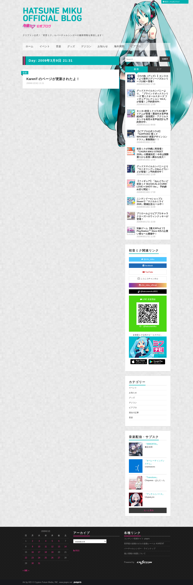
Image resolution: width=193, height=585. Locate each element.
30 (33, 563)
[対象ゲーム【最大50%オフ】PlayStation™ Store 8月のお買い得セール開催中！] (131, 231)
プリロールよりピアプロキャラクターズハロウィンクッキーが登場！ (152, 216)
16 (33, 552)
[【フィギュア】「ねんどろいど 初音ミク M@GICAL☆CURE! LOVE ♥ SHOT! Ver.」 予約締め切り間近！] (131, 183)
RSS (77, 551)
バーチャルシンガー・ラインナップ (139, 549)
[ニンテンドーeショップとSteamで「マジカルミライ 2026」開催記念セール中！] (131, 201)
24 (39, 558)
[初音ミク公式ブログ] (52, 18)
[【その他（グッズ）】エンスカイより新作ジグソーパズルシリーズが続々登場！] (131, 78)
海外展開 (119, 46)
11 (46, 547)
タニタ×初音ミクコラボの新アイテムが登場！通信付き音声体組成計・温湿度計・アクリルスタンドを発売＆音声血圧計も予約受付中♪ (152, 116)
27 (59, 558)
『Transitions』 (151, 477)
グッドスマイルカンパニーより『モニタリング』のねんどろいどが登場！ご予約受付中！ (152, 169)
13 (59, 547)
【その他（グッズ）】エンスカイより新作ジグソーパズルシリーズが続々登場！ (152, 79)
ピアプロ (135, 46)
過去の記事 (134, 413)
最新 (136, 69)
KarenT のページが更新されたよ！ (53, 79)
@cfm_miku (148, 259)
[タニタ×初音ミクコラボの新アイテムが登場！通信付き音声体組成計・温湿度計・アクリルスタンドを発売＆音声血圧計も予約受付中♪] (131, 113)
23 (33, 558)
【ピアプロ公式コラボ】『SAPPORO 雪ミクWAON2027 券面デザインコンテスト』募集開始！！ (152, 135)
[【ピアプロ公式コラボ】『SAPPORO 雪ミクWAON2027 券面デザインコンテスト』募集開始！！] (131, 133)
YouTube (149, 272)
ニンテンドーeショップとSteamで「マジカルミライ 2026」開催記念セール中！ (150, 201)
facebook (148, 266)
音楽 (58, 46)
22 (26, 558)
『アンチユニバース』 (154, 494)
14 (65, 547)
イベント (45, 46)
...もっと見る (148, 510)
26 (52, 558)
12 (52, 547)
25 (46, 558)
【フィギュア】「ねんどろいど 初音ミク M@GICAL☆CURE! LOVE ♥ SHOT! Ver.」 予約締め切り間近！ (152, 185)
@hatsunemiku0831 (149, 291)
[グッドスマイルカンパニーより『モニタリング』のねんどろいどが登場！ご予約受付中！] (131, 169)
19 (52, 552)
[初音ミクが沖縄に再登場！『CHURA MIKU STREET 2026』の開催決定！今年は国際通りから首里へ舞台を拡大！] (131, 151)
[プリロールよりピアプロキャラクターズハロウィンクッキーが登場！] (131, 216)
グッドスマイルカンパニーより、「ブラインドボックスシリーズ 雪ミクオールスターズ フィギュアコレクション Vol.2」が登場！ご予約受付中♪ (152, 96)
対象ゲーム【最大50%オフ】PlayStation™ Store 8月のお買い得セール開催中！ (152, 231)
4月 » (27, 571)
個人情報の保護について (135, 554)
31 (39, 563)
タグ (159, 69)
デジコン (86, 46)
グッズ (71, 46)
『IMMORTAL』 (152, 444)
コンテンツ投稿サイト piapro (137, 539)
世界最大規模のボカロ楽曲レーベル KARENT (144, 544)
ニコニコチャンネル (149, 279)
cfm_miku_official (149, 285)
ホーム (29, 46)
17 (39, 552)
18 (46, 552)
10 (39, 547)
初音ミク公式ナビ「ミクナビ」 (148, 335)
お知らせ (103, 46)
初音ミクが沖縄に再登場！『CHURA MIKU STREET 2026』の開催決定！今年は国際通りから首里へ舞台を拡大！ (153, 152)
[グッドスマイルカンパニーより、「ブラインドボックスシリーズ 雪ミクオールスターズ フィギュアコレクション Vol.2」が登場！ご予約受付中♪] (131, 93)
